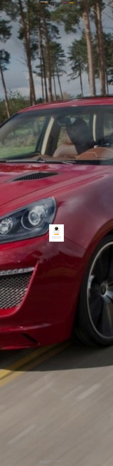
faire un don (56, 234)
